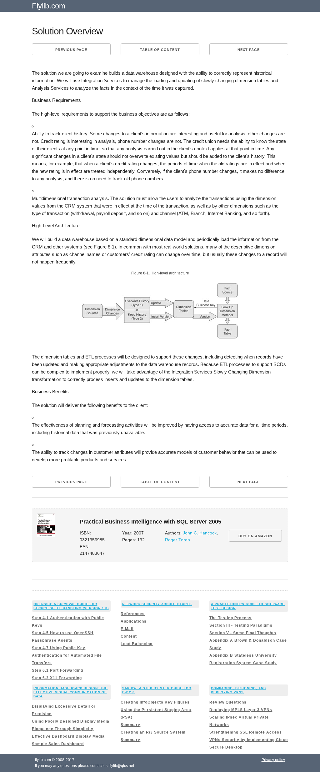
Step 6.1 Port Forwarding (57, 670)
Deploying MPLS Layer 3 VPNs (240, 710)
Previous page (71, 50)
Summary (130, 725)
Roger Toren (177, 540)
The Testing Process (230, 618)
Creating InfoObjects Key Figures (155, 702)
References (133, 614)
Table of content (160, 50)
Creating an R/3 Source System (153, 732)
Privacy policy (273, 760)
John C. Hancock (200, 533)
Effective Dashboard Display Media (68, 736)
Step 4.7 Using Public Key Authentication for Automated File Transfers (67, 655)
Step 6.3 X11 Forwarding (57, 678)
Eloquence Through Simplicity (62, 729)
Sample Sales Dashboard (58, 744)
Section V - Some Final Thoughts (242, 633)
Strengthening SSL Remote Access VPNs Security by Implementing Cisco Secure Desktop (248, 739)
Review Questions (228, 702)
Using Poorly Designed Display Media (70, 721)
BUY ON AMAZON (255, 536)
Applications (134, 621)
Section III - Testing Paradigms (240, 625)
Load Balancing (136, 644)
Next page (249, 50)
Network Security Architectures (157, 604)
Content (129, 636)
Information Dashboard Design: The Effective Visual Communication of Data (70, 692)
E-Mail (127, 629)
